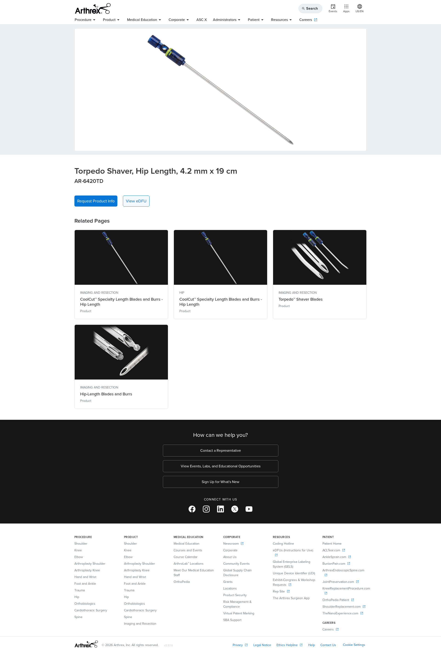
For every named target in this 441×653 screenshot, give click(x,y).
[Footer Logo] (86, 644)
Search (310, 8)
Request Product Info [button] (96, 201)
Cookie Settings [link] (354, 644)
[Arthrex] (92, 8)
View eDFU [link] (136, 201)
